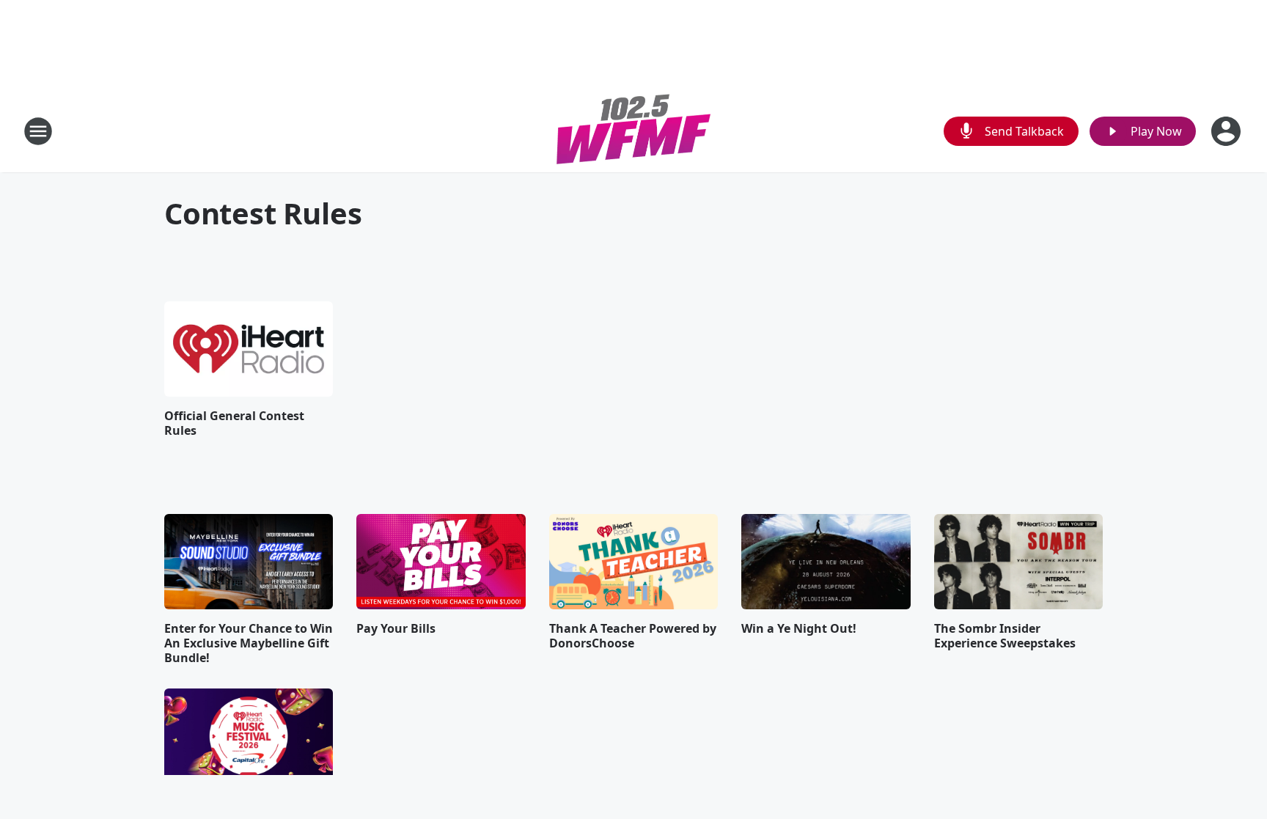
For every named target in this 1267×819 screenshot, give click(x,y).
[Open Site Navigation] (38, 131)
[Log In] (1227, 131)
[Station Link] (633, 130)
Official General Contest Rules (234, 423)
